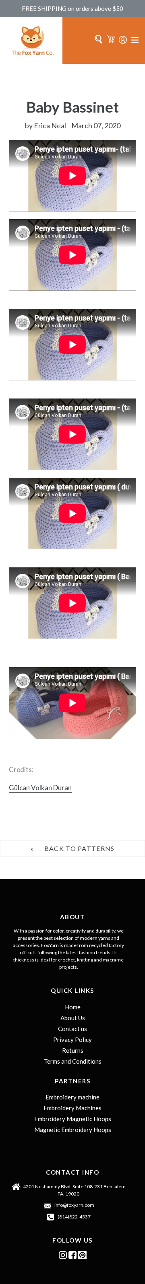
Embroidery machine (72, 1097)
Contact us (72, 1028)
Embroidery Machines (73, 1107)
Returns (72, 1050)
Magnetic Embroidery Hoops (72, 1129)
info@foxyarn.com (74, 1205)
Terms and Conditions (73, 1061)
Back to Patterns (79, 848)
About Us (72, 1017)
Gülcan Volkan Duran (40, 787)
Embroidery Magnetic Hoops (72, 1118)
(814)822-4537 (74, 1217)
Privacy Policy (72, 1039)
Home (73, 1007)
